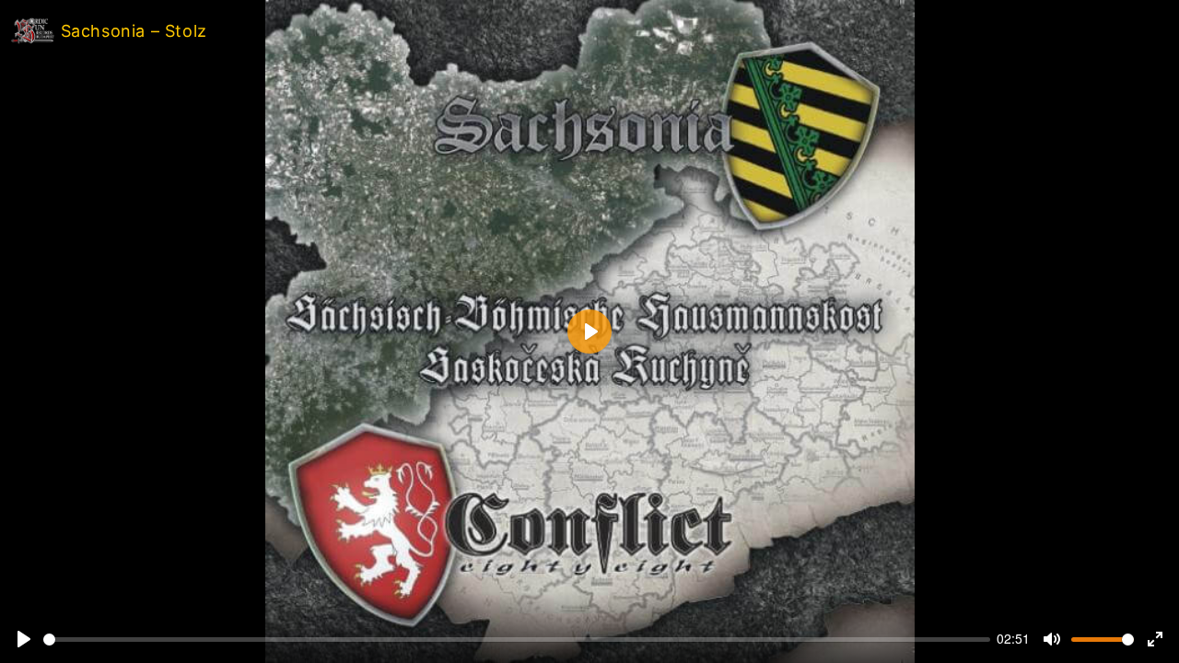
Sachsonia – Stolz (131, 31)
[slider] (516, 639)
